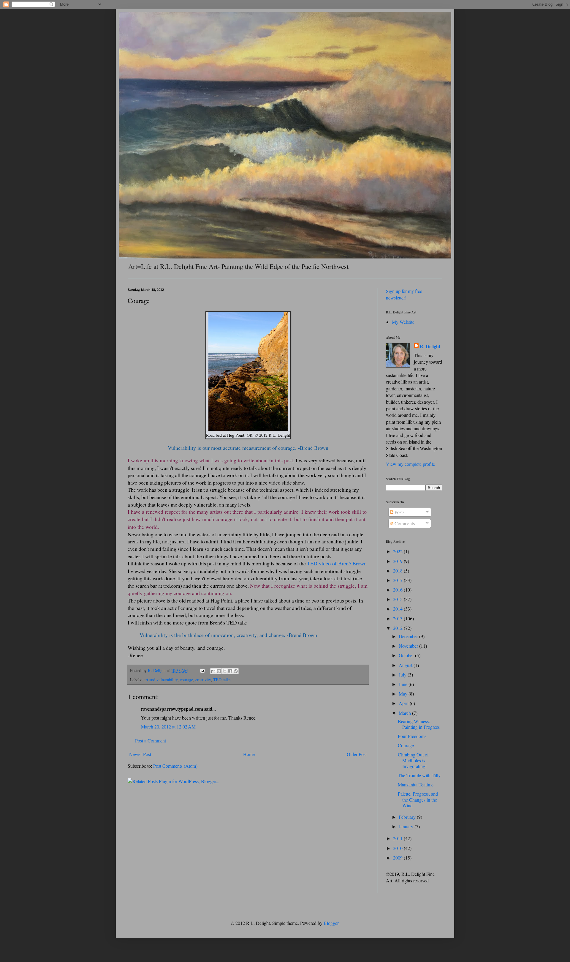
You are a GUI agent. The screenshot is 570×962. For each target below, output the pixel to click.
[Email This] (213, 671)
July (403, 674)
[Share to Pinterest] (236, 671)
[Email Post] (202, 670)
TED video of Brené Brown (337, 563)
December (409, 636)
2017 (398, 580)
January (406, 826)
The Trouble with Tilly (419, 775)
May (403, 693)
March (405, 713)
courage (186, 679)
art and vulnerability (161, 679)
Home (249, 754)
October (407, 655)
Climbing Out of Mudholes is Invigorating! (413, 760)
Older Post (357, 754)
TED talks (222, 679)
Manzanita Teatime (415, 784)
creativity (203, 679)
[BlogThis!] (219, 671)
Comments (404, 523)
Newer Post (140, 754)
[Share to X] (224, 671)
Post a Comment (150, 740)
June (403, 684)
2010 (398, 848)
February (408, 817)
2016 (398, 589)
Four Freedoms (412, 736)
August (406, 665)
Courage (406, 745)
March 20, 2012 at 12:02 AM (168, 726)
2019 (398, 561)
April (404, 703)
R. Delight (430, 346)
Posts (398, 512)
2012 (398, 628)
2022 (398, 551)
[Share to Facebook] (230, 671)
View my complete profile (410, 464)
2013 (398, 618)
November (409, 646)
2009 (398, 857)
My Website (403, 322)
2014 (398, 608)
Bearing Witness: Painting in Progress (419, 724)
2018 (398, 570)
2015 (398, 599)
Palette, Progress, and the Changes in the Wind (418, 799)
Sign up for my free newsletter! (404, 294)
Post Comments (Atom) (175, 766)
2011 (398, 838)
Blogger (331, 923)
